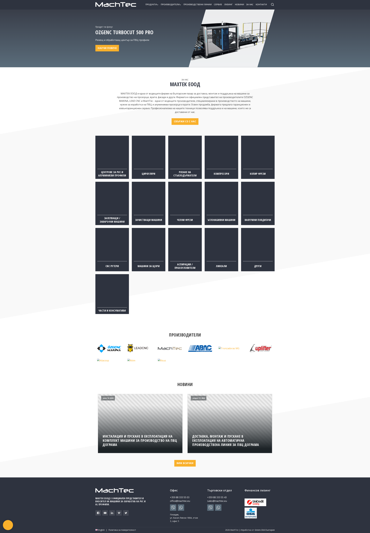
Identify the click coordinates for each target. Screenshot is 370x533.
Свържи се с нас (185, 121)
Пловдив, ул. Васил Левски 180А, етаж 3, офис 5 (184, 517)
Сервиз (218, 4)
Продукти (151, 4)
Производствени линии (197, 4)
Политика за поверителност (122, 530)
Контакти (261, 4)
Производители (170, 4)
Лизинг (228, 4)
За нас (249, 4)
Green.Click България (265, 530)
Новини (239, 4)
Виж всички (185, 463)
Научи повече (107, 48)
